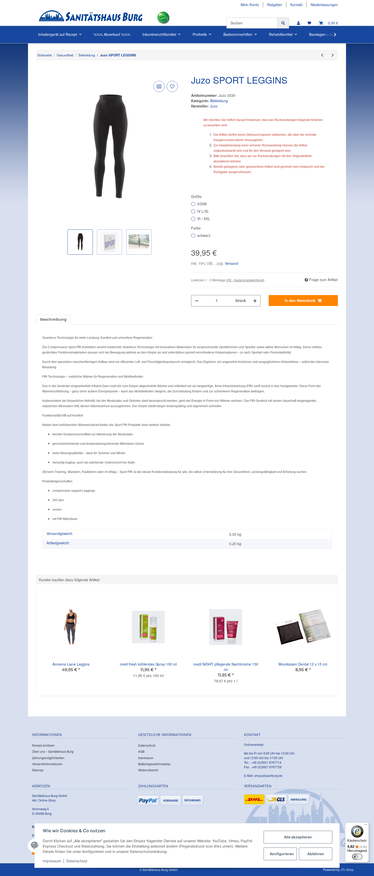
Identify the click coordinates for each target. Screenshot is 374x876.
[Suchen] (283, 23)
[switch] (357, 857)
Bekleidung (219, 100)
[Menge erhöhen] (255, 300)
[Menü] (366, 826)
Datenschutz (146, 745)
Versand (231, 263)
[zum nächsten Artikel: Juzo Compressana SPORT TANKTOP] (332, 55)
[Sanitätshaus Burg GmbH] (90, 17)
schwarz (203, 235)
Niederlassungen (324, 4)
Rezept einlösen (43, 745)
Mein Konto (250, 4)
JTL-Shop (347, 869)
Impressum (145, 758)
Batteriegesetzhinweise (154, 764)
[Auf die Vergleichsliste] (159, 86)
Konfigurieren (282, 854)
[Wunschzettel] (309, 23)
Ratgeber (274, 4)
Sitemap (38, 770)
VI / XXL (203, 218)
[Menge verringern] (196, 300)
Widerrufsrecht (148, 770)
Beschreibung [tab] (53, 319)
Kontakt (296, 4)
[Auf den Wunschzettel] (172, 86)
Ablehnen (315, 854)
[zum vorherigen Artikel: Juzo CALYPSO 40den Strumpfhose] (322, 55)
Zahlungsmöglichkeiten (48, 758)
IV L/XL (203, 211)
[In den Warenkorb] (40, 72)
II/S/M (202, 203)
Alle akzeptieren (298, 837)
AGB (141, 751)
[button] (298, 23)
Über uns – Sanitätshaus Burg (53, 751)
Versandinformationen (47, 764)
